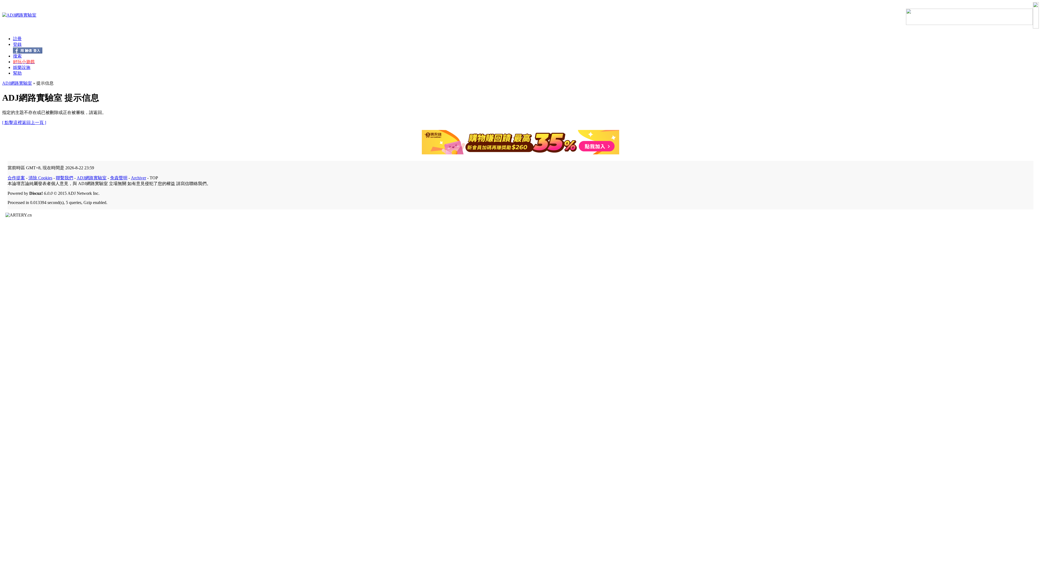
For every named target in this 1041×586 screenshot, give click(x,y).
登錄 (17, 44)
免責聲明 (118, 178)
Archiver (138, 178)
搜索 (17, 56)
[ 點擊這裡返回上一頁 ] (24, 122)
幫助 (17, 73)
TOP (154, 178)
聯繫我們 (64, 178)
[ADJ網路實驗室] (19, 15)
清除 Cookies (40, 178)
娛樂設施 (21, 67)
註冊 (17, 38)
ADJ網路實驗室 (17, 83)
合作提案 (16, 178)
